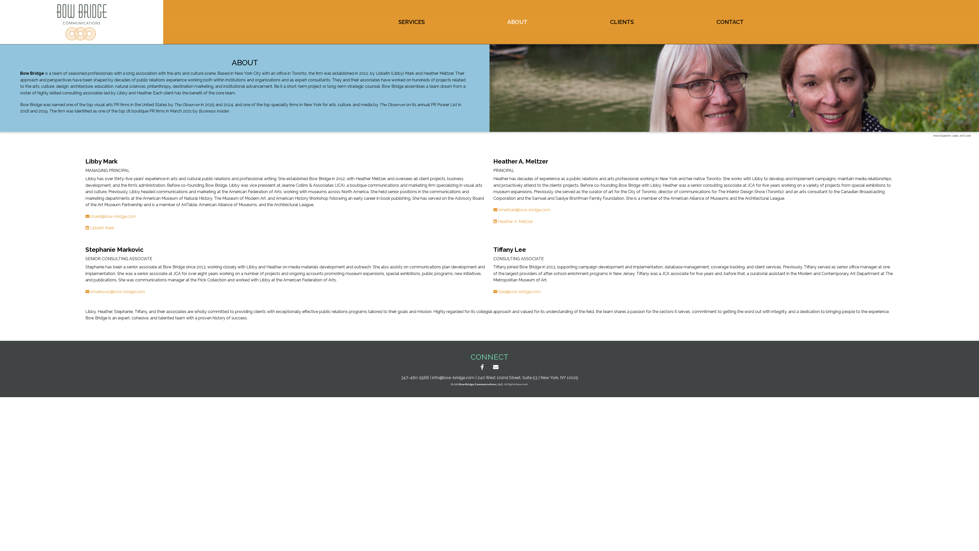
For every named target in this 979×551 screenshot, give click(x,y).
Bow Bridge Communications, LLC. (481, 384)
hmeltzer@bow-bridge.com (523, 209)
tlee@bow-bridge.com (519, 291)
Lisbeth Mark (101, 228)
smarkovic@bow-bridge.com (117, 291)
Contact (730, 22)
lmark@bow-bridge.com (112, 216)
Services (411, 22)
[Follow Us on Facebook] (482, 367)
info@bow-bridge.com (453, 377)
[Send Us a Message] (496, 367)
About (517, 22)
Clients (622, 22)
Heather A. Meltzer (515, 221)
